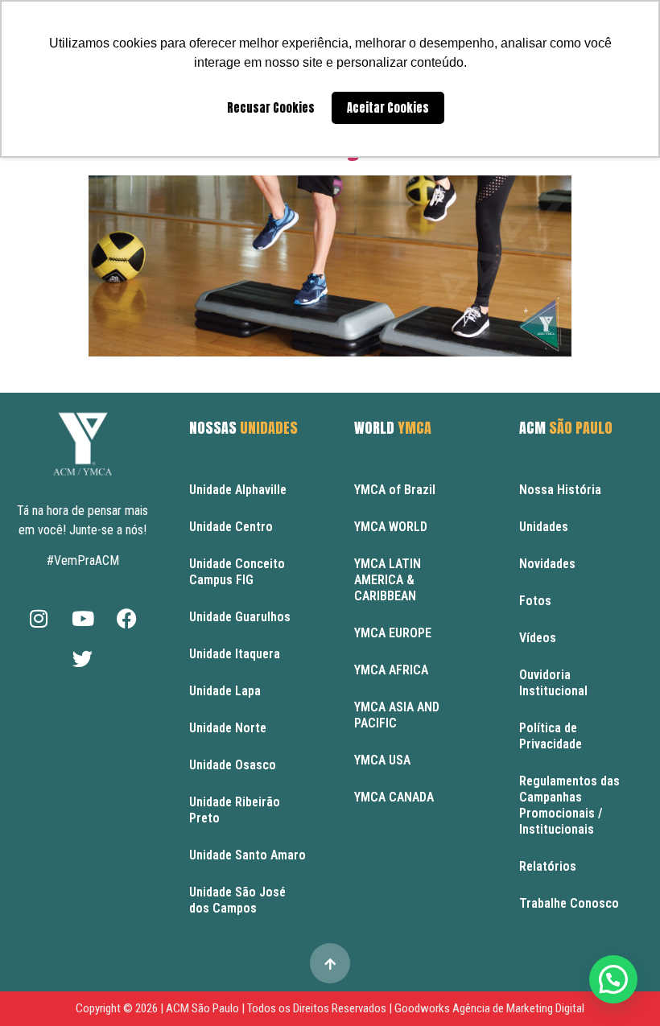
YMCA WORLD (390, 526)
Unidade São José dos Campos (237, 900)
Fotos (535, 600)
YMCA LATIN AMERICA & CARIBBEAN (387, 580)
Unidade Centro (231, 526)
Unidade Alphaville (238, 489)
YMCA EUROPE (392, 633)
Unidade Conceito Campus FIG (237, 571)
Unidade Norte (227, 728)
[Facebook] (127, 619)
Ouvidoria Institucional (553, 682)
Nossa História (560, 489)
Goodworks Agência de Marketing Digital (489, 1008)
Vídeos (537, 637)
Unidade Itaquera (234, 653)
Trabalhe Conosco (569, 903)
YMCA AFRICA (391, 670)
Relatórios (547, 866)
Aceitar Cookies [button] (388, 108)
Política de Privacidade (550, 736)
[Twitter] (83, 659)
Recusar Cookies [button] (271, 108)
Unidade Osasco (232, 765)
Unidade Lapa (225, 690)
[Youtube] (83, 619)
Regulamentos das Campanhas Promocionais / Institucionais (569, 805)
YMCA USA (382, 760)
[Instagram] (39, 619)
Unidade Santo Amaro (247, 855)
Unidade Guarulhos (240, 616)
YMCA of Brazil (394, 489)
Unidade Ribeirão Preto (234, 810)
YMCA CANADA (394, 797)
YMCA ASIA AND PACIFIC (396, 715)
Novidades (547, 563)
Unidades (543, 526)
